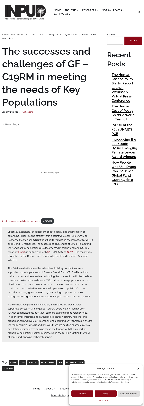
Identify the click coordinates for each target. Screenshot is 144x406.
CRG (22, 362)
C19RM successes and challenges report (21, 221)
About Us (49, 388)
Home (57, 10)
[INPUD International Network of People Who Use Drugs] (25, 12)
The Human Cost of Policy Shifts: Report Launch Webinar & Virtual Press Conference (122, 88)
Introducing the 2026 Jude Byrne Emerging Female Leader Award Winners (124, 148)
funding (33, 362)
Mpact (21, 252)
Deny (105, 393)
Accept (82, 393)
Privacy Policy (104, 400)
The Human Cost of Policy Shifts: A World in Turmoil (123, 112)
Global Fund (47, 362)
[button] (138, 368)
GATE (50, 252)
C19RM (13, 362)
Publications (27, 112)
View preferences (128, 393)
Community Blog (17, 34)
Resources (64, 388)
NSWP (70, 252)
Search (111, 34)
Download (47, 221)
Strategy (8, 368)
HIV (60, 362)
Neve (5, 402)
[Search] (139, 12)
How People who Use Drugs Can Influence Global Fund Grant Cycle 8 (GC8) (124, 173)
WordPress (29, 402)
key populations (74, 362)
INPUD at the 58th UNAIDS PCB (122, 129)
